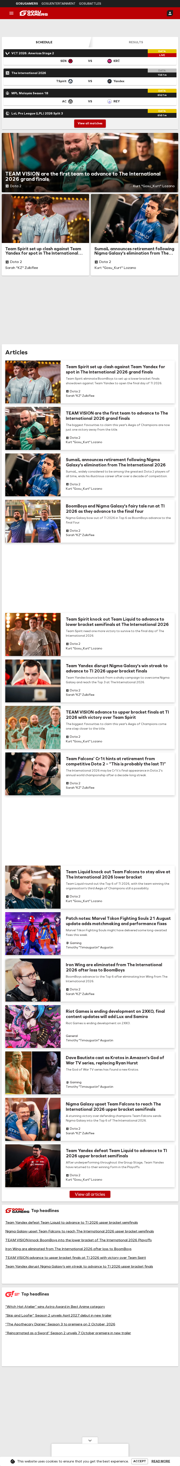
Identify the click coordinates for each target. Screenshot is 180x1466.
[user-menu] (170, 13)
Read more (160, 1461)
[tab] (44, 42)
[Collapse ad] (90, 1440)
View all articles (90, 1194)
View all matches (90, 123)
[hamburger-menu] (11, 13)
